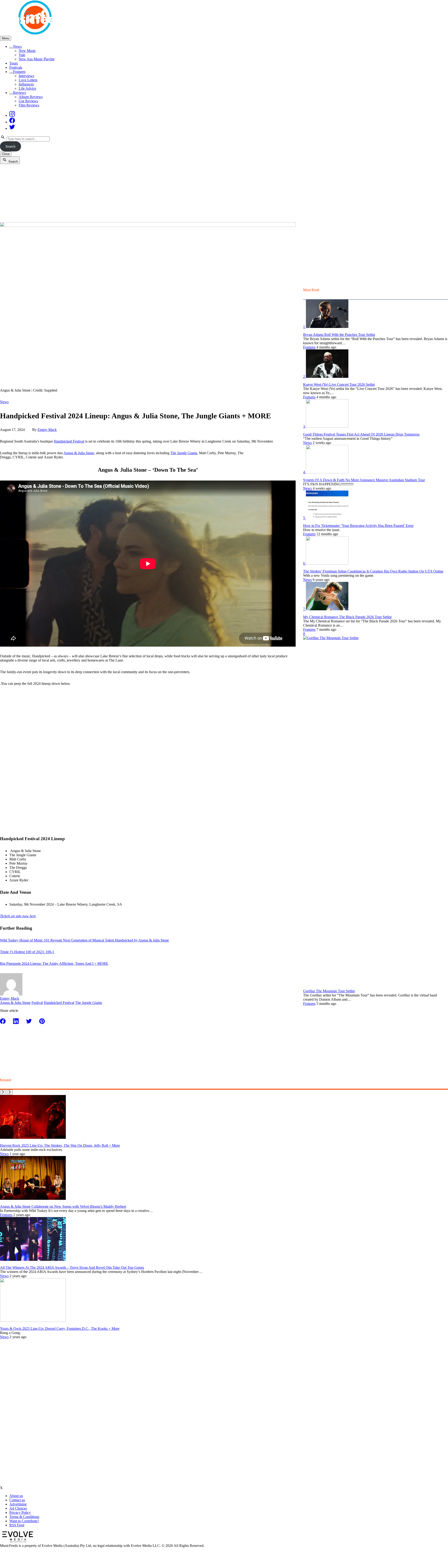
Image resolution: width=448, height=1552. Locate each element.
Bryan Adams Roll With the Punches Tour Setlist (339, 335)
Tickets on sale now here (18, 916)
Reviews (19, 93)
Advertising (18, 1504)
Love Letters (28, 80)
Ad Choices (18, 1508)
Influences (26, 84)
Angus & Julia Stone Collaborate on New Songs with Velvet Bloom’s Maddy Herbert (63, 1206)
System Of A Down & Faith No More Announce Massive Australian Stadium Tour (364, 480)
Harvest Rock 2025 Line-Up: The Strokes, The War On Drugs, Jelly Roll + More (60, 1145)
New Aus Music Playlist (36, 59)
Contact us (17, 1500)
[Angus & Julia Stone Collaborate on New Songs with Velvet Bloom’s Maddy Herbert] (33, 1199)
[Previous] (3, 1092)
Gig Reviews (28, 101)
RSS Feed (16, 1525)
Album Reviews (31, 97)
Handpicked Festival (69, 441)
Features (19, 72)
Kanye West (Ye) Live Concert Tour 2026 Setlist (339, 384)
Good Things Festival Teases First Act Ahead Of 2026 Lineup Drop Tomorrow (361, 434)
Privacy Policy (20, 1512)
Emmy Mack (47, 430)
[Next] (10, 1092)
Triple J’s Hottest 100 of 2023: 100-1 (27, 952)
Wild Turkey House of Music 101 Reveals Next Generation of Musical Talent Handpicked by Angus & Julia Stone (84, 940)
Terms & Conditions (24, 1517)
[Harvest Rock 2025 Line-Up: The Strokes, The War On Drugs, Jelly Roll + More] (33, 1137)
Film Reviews (29, 105)
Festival (37, 1003)
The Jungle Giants (183, 453)
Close (6, 154)
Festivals (15, 67)
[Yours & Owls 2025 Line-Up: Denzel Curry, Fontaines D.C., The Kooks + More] (33, 1321)
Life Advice (27, 88)
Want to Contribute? (24, 1521)
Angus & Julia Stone (78, 453)
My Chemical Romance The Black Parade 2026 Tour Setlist (347, 617)
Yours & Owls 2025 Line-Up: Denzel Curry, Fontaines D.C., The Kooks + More (59, 1328)
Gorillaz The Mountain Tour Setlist (329, 991)
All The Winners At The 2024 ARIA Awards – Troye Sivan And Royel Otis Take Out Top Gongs (72, 1267)
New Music (27, 51)
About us (16, 1496)
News (17, 46)
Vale (22, 55)
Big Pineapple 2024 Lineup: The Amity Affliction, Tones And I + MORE (54, 963)
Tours (13, 63)
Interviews (26, 76)
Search (10, 146)
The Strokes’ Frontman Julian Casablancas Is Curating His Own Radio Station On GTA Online (373, 571)
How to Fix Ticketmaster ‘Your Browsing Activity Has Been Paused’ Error (358, 526)
